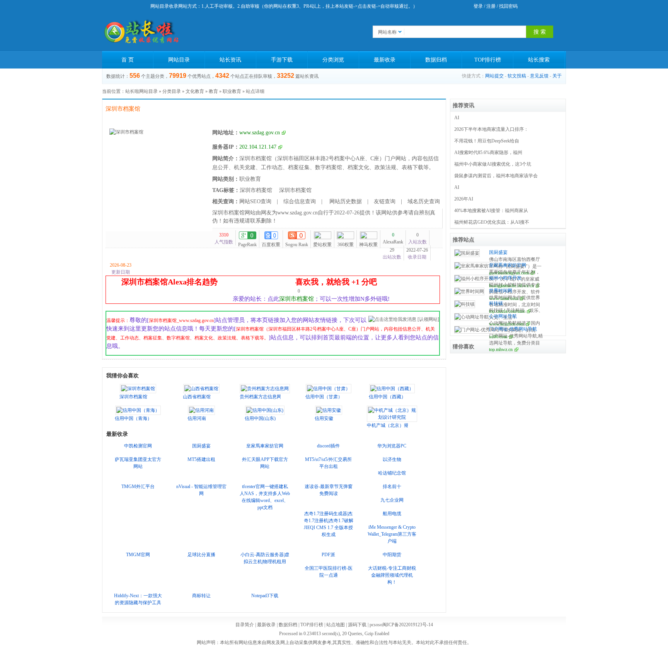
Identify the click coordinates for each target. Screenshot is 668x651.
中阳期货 (392, 554)
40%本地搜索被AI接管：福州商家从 (491, 210)
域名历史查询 (423, 201)
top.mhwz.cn (501, 349)
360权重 (345, 244)
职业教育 (232, 91)
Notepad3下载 (264, 595)
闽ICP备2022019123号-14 (407, 624)
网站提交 (494, 76)
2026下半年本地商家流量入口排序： (491, 129)
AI (456, 117)
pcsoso (376, 624)
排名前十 (392, 486)
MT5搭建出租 (201, 459)
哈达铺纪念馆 (392, 473)
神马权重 (368, 244)
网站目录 (179, 60)
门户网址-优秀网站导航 (513, 329)
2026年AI (463, 199)
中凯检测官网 (138, 446)
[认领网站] (428, 319)
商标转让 (201, 595)
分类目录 (171, 91)
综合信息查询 (299, 201)
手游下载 (282, 60)
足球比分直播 (201, 554)
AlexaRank (393, 238)
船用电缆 (392, 513)
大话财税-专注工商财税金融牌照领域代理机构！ (392, 575)
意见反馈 (539, 76)
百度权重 (271, 244)
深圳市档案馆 (256, 190)
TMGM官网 (138, 554)
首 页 (127, 60)
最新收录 (384, 60)
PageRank (247, 244)
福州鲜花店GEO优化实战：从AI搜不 (491, 222)
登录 (478, 6)
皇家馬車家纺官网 (264, 446)
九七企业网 (392, 500)
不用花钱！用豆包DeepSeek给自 (486, 141)
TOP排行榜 (487, 60)
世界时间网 (500, 290)
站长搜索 (539, 60)
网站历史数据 (345, 201)
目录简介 (244, 624)
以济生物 (392, 459)
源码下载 (357, 624)
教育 (213, 91)
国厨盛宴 (201, 446)
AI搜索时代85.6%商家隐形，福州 (488, 152)
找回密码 (508, 6)
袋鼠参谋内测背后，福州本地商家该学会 (496, 175)
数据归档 (436, 60)
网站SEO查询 (255, 201)
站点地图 (335, 624)
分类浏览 (333, 60)
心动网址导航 (503, 316)
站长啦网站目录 (141, 91)
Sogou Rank (296, 244)
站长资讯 (230, 60)
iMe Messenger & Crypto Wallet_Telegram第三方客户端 (392, 534)
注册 (491, 6)
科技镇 (496, 303)
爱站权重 (322, 244)
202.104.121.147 (257, 147)
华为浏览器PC (391, 446)
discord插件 (328, 446)
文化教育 (195, 91)
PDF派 (328, 554)
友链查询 (384, 201)
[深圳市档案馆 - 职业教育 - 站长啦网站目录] (140, 31)
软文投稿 (517, 76)
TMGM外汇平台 (138, 486)
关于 (557, 76)
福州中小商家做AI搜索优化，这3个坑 (492, 164)
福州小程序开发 (505, 278)
